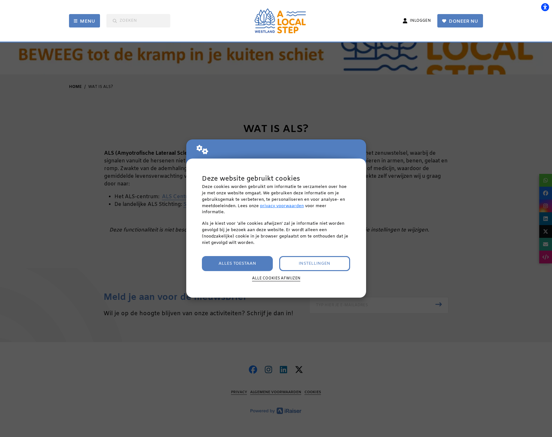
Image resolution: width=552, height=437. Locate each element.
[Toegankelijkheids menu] (545, 7)
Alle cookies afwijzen (276, 278)
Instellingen (314, 263)
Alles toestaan (237, 263)
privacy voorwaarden (282, 206)
